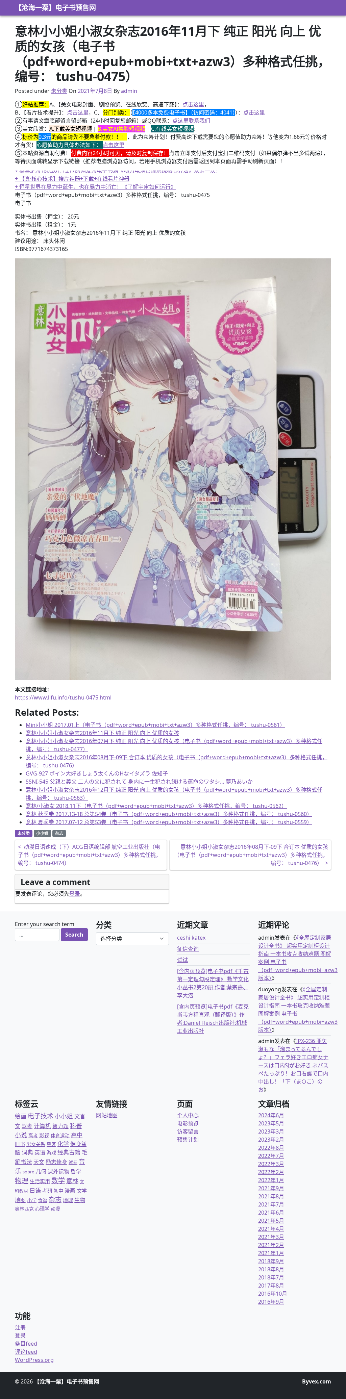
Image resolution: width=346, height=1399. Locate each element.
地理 (68, 1200)
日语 (35, 1190)
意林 (72, 1180)
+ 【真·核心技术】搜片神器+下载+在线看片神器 (72, 170)
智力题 (60, 1126)
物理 (21, 1180)
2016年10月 (272, 1293)
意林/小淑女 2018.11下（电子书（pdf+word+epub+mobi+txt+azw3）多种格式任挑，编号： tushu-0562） (156, 806)
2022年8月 (271, 1147)
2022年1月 (271, 1180)
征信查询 (188, 948)
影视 (44, 1135)
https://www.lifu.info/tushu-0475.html (63, 697)
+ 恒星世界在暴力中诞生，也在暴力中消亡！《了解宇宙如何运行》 (95, 178)
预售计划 (188, 1139)
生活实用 (40, 1181)
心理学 (42, 1208)
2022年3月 (271, 1164)
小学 (31, 1200)
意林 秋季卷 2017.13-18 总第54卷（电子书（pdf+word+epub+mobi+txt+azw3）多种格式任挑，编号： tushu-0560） (169, 814)
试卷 (73, 1162)
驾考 (27, 1126)
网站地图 (107, 1115)
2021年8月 (271, 1196)
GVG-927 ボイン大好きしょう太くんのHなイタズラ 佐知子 (97, 773)
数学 (58, 1180)
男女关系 (35, 1144)
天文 (38, 1162)
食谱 (42, 1200)
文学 (82, 1190)
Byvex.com (316, 1381)
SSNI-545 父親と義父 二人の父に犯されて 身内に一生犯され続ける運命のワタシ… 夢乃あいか (139, 781)
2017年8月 (271, 1285)
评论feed (26, 1351)
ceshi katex (191, 937)
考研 (47, 1190)
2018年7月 (271, 1277)
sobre (28, 1172)
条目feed (26, 1343)
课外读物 (58, 1171)
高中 (76, 1135)
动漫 (55, 1208)
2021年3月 (271, 1237)
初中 (58, 1191)
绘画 (20, 1116)
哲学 (76, 1171)
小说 (21, 1135)
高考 (33, 1135)
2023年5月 (271, 1123)
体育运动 (60, 1135)
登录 (74, 893)
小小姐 (42, 833)
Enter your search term (44, 924)
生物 (79, 1200)
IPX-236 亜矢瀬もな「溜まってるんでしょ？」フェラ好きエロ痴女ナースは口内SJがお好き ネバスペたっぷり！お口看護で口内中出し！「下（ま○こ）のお (293, 1065)
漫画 (70, 1190)
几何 (40, 1171)
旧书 (20, 1144)
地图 (20, 1200)
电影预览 (188, 1123)
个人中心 (188, 1115)
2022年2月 (271, 1172)
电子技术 (40, 1116)
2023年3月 (271, 1131)
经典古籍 (68, 1152)
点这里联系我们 (191, 120)
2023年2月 (271, 1139)
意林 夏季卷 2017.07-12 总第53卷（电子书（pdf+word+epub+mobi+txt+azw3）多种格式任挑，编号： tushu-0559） (169, 822)
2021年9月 (271, 1188)
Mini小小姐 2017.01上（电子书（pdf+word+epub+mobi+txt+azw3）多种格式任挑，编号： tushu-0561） (155, 725)
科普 (76, 1125)
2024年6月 (271, 1115)
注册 (20, 1327)
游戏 (51, 1152)
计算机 (42, 1126)
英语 (39, 1152)
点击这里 (193, 104)
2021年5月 (271, 1220)
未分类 (59, 91)
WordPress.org (34, 1360)
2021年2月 (271, 1245)
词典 (27, 1152)
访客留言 (188, 1131)
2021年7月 (271, 1204)
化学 (63, 1144)
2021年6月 (271, 1212)
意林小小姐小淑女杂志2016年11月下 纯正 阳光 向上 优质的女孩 (102, 733)
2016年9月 (271, 1301)
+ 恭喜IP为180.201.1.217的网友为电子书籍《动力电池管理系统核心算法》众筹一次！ (118, 186)
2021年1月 (271, 1253)
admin (129, 91)
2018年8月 (271, 1269)
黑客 (51, 1144)
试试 (182, 960)
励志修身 (56, 1162)
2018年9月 (271, 1261)
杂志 (59, 833)
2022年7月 (271, 1156)
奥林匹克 (24, 1208)
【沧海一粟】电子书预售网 (55, 7)
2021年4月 (271, 1228)
